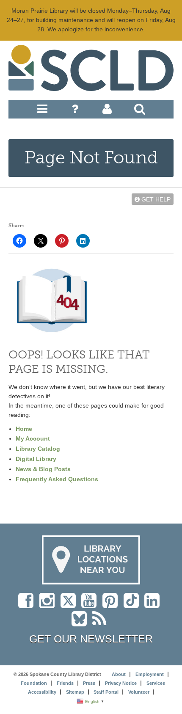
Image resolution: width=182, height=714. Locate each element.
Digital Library (36, 458)
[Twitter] (71, 604)
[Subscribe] (101, 623)
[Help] (75, 111)
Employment (149, 674)
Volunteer (138, 692)
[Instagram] (49, 604)
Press (89, 683)
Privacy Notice (121, 683)
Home (24, 428)
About (119, 674)
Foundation (34, 683)
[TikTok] (134, 604)
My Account (33, 438)
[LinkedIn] (154, 604)
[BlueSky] (82, 623)
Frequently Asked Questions (57, 479)
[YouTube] (91, 604)
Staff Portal (106, 692)
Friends (65, 683)
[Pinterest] (112, 604)
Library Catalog (38, 448)
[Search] (139, 111)
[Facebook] (28, 604)
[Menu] (42, 111)
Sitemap (75, 692)
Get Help (155, 199)
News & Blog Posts (43, 469)
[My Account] (107, 111)
